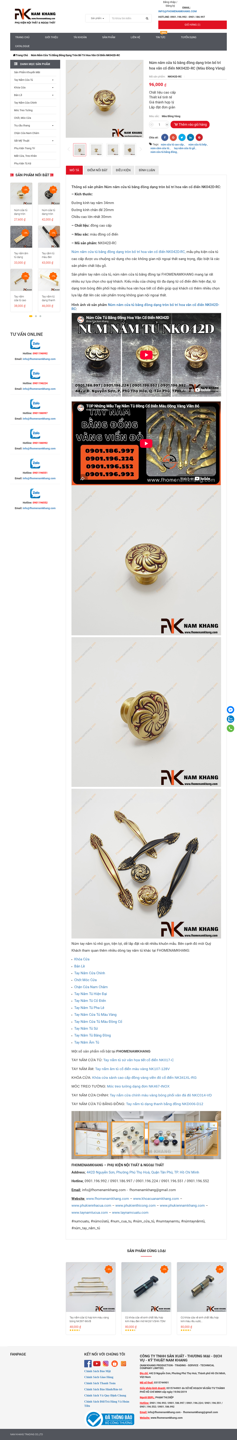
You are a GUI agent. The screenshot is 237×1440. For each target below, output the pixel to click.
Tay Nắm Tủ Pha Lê (89, 1008)
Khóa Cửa (20, 87)
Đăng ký (170, 5)
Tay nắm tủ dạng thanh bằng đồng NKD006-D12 (164, 1104)
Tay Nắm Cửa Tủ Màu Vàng (95, 1015)
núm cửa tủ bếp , (198, 144)
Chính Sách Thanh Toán (100, 1383)
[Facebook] (88, 1363)
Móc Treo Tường (23, 110)
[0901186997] (230, 728)
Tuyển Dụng (188, 37)
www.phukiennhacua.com (91, 1206)
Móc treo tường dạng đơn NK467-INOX (138, 1086)
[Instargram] (105, 1363)
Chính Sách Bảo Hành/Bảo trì (103, 1389)
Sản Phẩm (108, 37)
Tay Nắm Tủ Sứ (86, 1029)
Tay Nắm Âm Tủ (86, 1042)
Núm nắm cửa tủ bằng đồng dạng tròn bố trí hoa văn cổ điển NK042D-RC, (128, 252)
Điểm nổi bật (97, 170)
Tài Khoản (80, 37)
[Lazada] (123, 1363)
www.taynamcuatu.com (130, 1213)
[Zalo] (230, 719)
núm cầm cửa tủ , (160, 148)
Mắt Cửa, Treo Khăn (25, 155)
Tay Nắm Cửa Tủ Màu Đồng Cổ (98, 1022)
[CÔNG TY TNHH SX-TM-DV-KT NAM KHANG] (230, 710)
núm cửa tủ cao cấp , (173, 144)
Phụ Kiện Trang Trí (24, 148)
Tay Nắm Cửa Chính (25, 102)
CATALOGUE (22, 46)
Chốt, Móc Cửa (22, 117)
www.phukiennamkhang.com (182, 1206)
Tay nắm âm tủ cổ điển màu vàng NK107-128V (132, 1069)
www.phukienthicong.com (135, 1206)
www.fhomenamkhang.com (107, 1199)
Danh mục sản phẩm (34, 64)
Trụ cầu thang (22, 125)
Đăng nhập (169, 2)
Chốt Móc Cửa (85, 980)
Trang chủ (22, 37)
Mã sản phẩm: (157, 76)
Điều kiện (123, 170)
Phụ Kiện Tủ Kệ (22, 163)
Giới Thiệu (51, 37)
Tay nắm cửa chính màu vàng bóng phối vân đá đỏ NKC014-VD (161, 1095)
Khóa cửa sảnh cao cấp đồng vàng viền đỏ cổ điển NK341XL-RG (144, 1078)
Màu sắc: (154, 116)
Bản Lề (18, 95)
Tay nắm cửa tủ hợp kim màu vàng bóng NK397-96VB (89, 1319)
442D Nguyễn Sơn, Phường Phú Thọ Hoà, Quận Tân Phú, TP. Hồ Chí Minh (143, 1172)
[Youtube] (97, 1363)
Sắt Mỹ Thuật (21, 140)
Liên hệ (135, 37)
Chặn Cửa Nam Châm (26, 133)
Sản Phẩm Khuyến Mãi (27, 72)
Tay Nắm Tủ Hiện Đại (90, 994)
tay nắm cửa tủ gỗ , (185, 148)
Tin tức (160, 37)
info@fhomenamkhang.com (39, 358)
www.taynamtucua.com (89, 1213)
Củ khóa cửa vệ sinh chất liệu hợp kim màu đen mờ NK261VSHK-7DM (145, 1319)
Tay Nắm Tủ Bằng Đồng (92, 1035)
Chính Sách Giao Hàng (98, 1377)
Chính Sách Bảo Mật (97, 1371)
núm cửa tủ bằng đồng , (164, 151)
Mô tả (74, 170)
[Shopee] (114, 1363)
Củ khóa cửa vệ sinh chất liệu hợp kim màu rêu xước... (200, 1319)
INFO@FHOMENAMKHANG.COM (177, 11)
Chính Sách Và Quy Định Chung (105, 1395)
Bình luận (147, 170)
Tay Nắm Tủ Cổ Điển (90, 1001)
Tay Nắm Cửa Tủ (23, 79)
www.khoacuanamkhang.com (156, 1199)
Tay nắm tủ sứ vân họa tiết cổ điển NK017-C (138, 1060)
